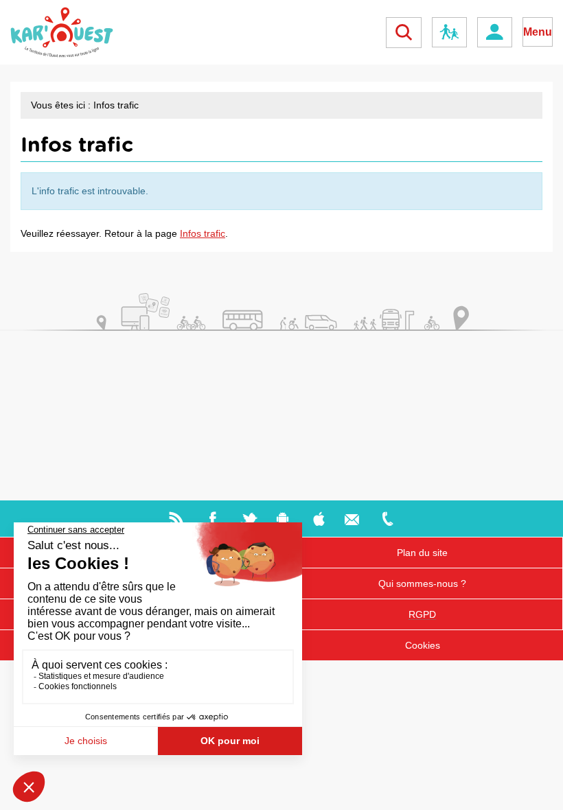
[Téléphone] (387, 518)
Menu (537, 32)
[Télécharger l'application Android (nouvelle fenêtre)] (282, 518)
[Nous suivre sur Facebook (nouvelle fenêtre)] (212, 518)
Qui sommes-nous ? (422, 583)
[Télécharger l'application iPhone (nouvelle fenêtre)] (319, 518)
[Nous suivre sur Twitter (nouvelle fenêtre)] (248, 518)
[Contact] (352, 518)
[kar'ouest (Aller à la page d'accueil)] (61, 32)
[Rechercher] (404, 32)
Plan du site (422, 552)
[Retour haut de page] (534, 792)
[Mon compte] (494, 32)
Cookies (422, 645)
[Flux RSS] (176, 518)
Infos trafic (202, 233)
